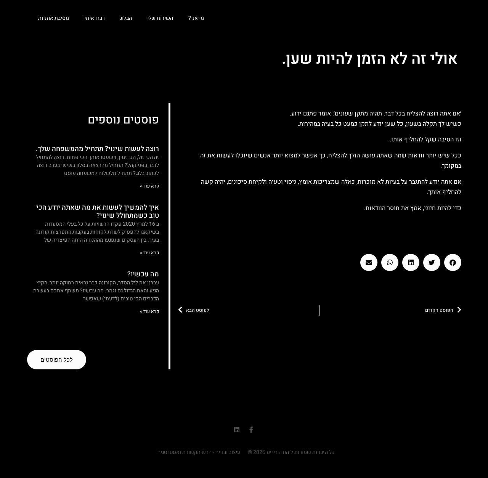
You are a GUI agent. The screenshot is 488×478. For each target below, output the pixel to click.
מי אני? (196, 18)
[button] (452, 262)
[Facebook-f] (251, 430)
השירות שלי (160, 18)
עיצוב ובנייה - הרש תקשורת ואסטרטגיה (198, 452)
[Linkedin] (237, 430)
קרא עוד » (149, 186)
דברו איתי (94, 18)
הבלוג (126, 18)
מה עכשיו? (143, 274)
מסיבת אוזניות (53, 18)
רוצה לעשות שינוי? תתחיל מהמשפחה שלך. (97, 149)
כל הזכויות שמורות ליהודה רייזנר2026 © (291, 452)
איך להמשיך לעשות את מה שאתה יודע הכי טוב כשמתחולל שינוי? (97, 211)
